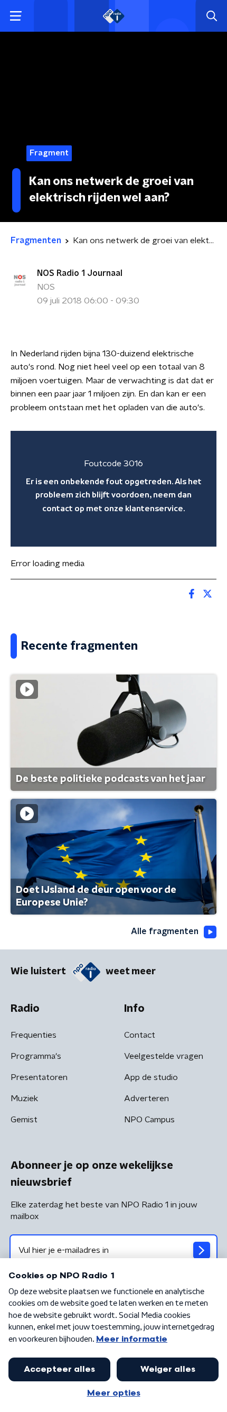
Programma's (36, 1056)
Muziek (24, 1098)
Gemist (24, 1119)
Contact (139, 1035)
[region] (113, 489)
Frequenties (33, 1035)
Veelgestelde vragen (163, 1056)
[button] (15, 16)
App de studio (151, 1077)
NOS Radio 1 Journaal (79, 273)
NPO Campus (149, 1119)
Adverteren (146, 1098)
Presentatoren (39, 1077)
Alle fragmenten (164, 931)
